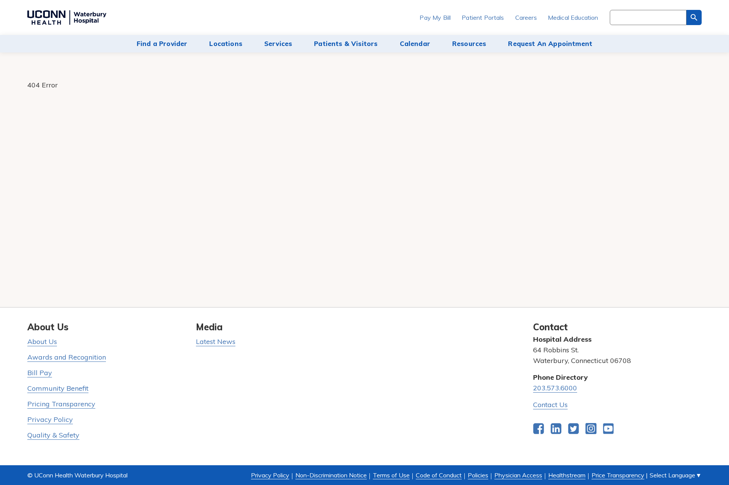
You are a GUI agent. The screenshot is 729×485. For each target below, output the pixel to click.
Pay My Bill (435, 17)
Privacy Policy (50, 419)
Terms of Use (391, 475)
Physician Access (518, 475)
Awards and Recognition (66, 357)
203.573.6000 (555, 388)
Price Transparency (618, 475)
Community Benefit (57, 388)
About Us (42, 341)
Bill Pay (39, 372)
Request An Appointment (550, 44)
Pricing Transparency (61, 403)
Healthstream (566, 475)
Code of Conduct (439, 475)
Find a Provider (162, 44)
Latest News (215, 341)
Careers (526, 17)
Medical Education (573, 17)
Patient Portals (483, 17)
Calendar (415, 44)
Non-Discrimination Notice (331, 475)
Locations (225, 44)
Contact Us (550, 404)
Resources (469, 44)
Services (278, 44)
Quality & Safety (53, 435)
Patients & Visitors (345, 44)
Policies (478, 475)
